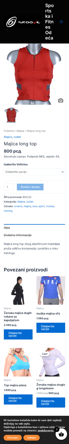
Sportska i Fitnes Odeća (49, 22)
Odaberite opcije (15, 334)
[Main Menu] (61, 22)
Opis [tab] (7, 227)
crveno (18, 206)
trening (8, 210)
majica (27, 206)
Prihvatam (12, 437)
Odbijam (31, 437)
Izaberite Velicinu (16, 164)
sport (41, 206)
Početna (9, 130)
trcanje (50, 206)
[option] (34, 74)
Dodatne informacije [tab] (18, 235)
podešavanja (45, 430)
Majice (20, 130)
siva (34, 206)
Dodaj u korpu (30, 187)
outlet (17, 137)
